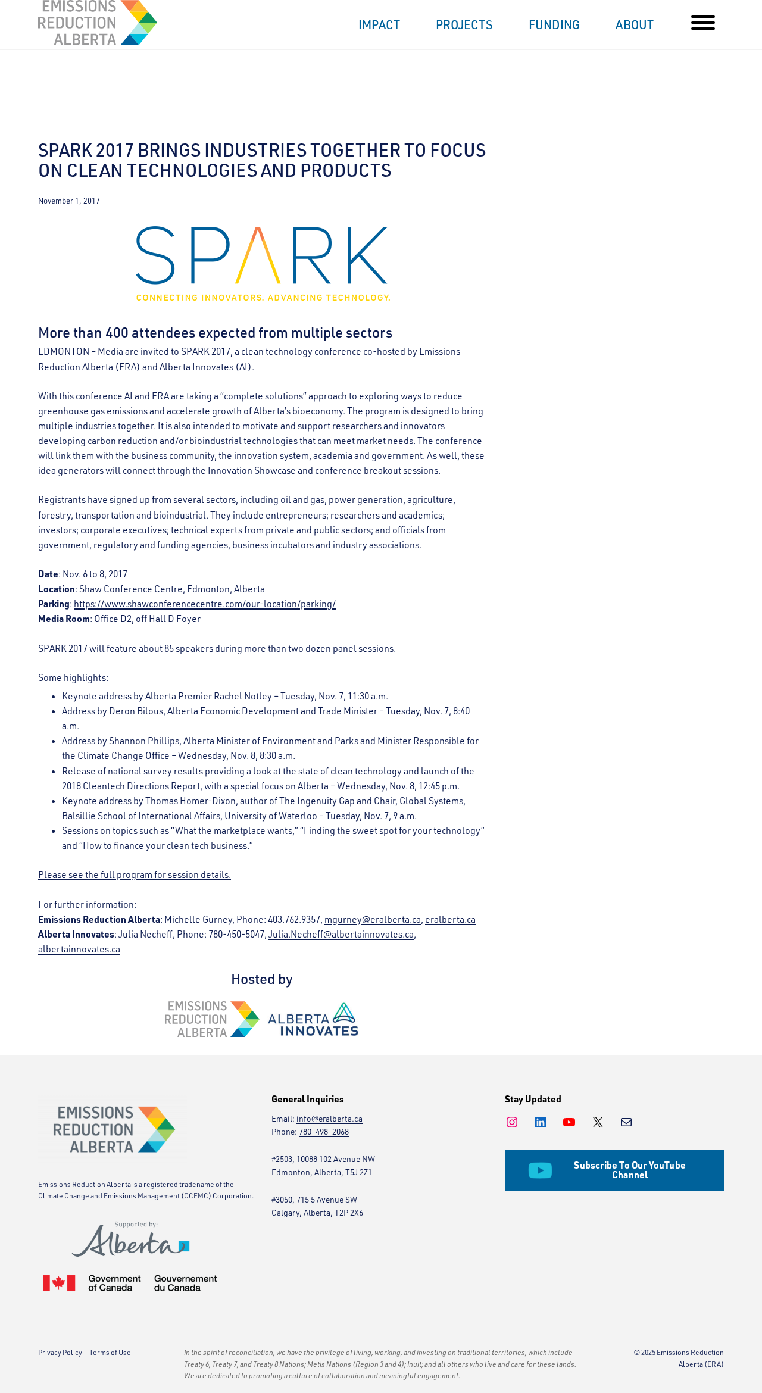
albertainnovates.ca (79, 949)
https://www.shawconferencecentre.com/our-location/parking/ (205, 604)
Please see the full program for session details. (134, 874)
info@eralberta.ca (329, 1118)
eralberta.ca (450, 919)
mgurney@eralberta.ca (372, 919)
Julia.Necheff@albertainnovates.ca (341, 934)
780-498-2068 (324, 1131)
